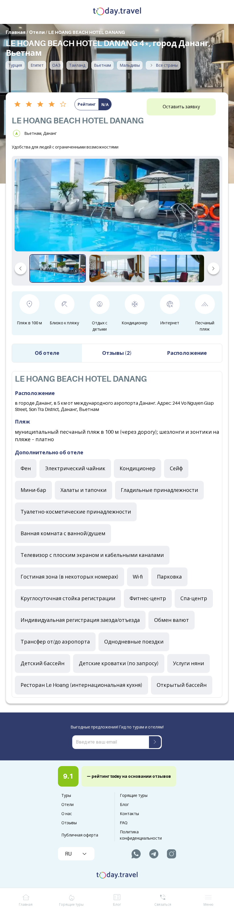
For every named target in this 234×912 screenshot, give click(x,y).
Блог (124, 804)
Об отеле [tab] (47, 353)
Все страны (167, 65)
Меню (208, 905)
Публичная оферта (79, 835)
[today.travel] (117, 12)
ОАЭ (56, 65)
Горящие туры (134, 795)
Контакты (129, 813)
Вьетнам (102, 65)
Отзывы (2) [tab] (117, 353)
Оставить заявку (181, 106)
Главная (26, 905)
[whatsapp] (136, 853)
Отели (67, 804)
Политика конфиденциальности (141, 835)
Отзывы (69, 823)
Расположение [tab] (187, 353)
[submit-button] (155, 742)
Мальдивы (130, 65)
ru (68, 854)
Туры (66, 795)
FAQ (123, 823)
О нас (66, 813)
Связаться (162, 905)
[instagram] (171, 853)
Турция (15, 65)
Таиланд (77, 65)
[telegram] (153, 853)
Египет (37, 65)
